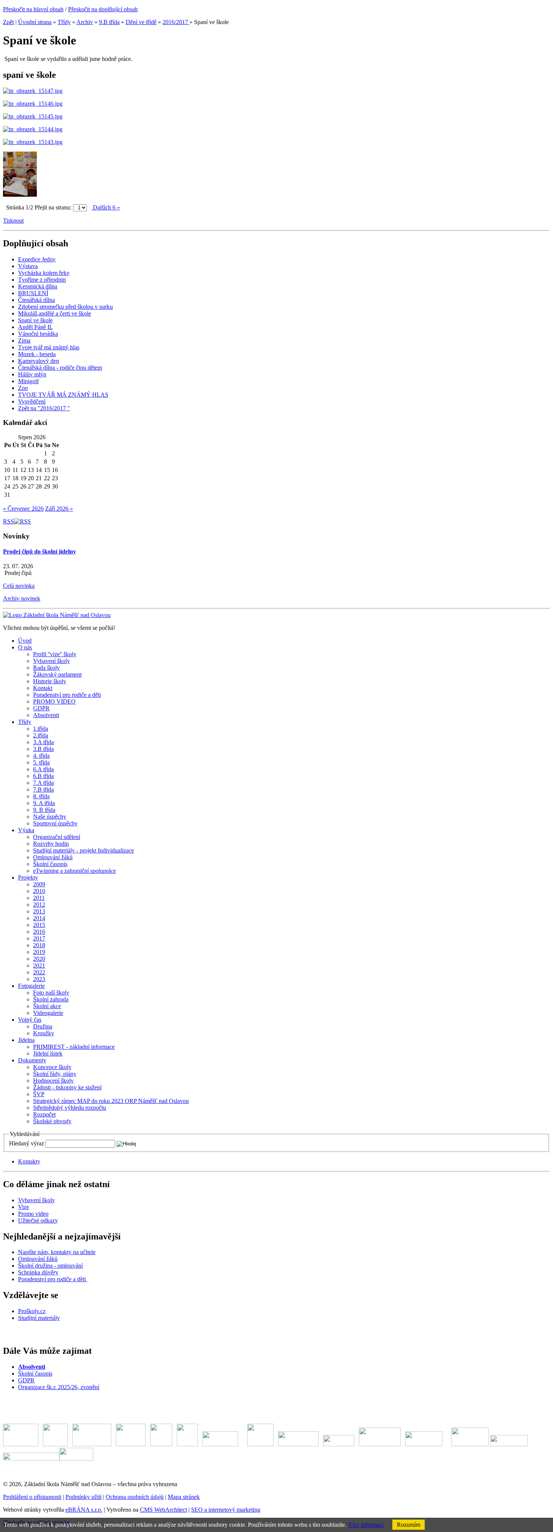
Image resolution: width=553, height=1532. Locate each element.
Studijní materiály (39, 1318)
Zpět (8, 22)
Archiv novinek (21, 598)
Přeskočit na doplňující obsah (103, 9)
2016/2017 (176, 22)
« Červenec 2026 (23, 508)
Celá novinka (19, 585)
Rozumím (408, 1524)
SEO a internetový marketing (225, 1509)
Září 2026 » (59, 508)
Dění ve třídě (141, 22)
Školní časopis (35, 1373)
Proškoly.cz (32, 1311)
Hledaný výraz (26, 1143)
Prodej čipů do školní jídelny (39, 551)
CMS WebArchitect (163, 1509)
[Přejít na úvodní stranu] (57, 615)
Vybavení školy (36, 1200)
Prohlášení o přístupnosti (32, 1497)
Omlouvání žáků (38, 1259)
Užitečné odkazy (38, 1220)
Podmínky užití (83, 1497)
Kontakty (29, 1161)
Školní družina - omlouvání (50, 1265)
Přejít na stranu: (53, 207)
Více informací (365, 1524)
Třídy (64, 22)
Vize (23, 1207)
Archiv (84, 22)
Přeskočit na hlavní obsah (33, 9)
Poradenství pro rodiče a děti (52, 1279)
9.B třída (109, 22)
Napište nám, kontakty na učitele (57, 1252)
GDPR (26, 1380)
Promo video (33, 1213)
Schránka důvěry (38, 1272)
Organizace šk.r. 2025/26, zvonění (58, 1387)
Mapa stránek (184, 1497)
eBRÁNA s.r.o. (83, 1509)
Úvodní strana (35, 22)
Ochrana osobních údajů (135, 1497)
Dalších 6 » (105, 207)
